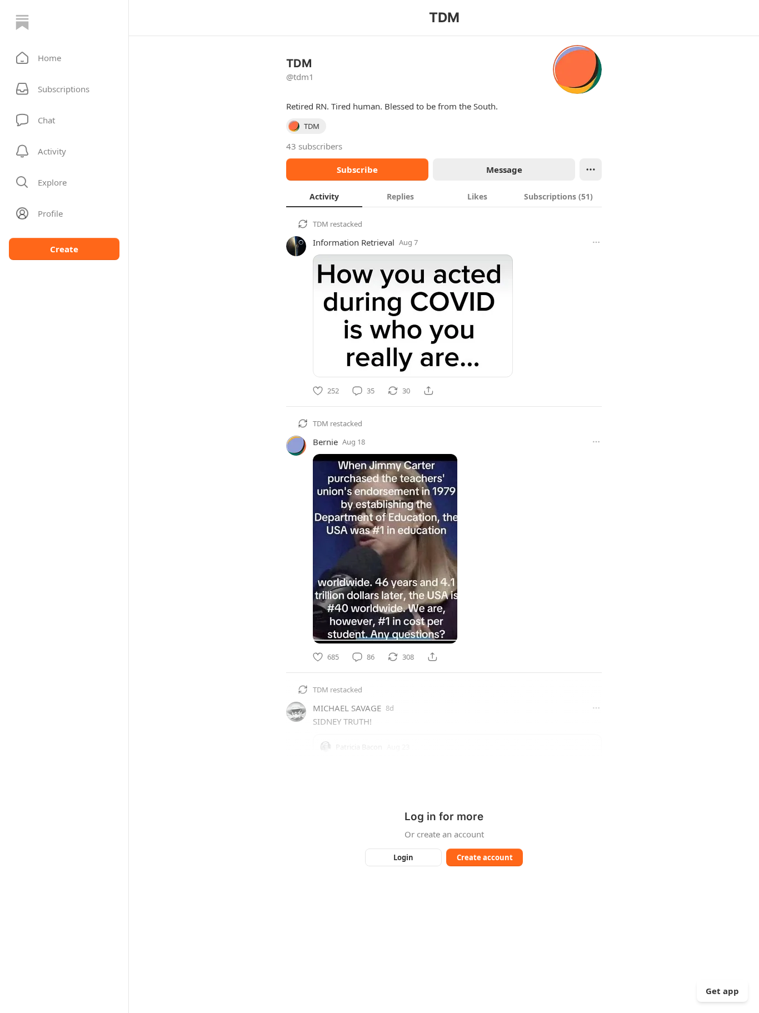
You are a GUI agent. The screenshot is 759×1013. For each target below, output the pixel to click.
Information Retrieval (354, 242)
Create (64, 249)
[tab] (324, 196)
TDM (320, 224)
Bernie (325, 441)
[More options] (596, 242)
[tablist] (444, 196)
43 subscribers (314, 146)
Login (403, 857)
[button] (64, 57)
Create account (485, 857)
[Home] (22, 22)
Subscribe (357, 169)
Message (504, 169)
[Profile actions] (591, 169)
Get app (722, 990)
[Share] (428, 391)
